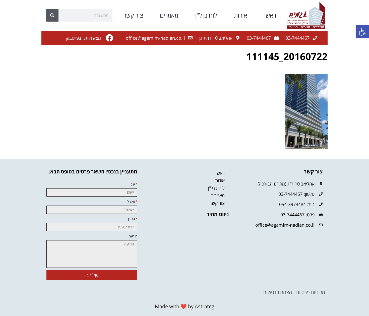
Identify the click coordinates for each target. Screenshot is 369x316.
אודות (240, 15)
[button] (362, 31)
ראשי (270, 15)
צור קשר (133, 15)
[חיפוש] (52, 15)
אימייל (132, 201)
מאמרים (169, 15)
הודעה (133, 236)
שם (134, 184)
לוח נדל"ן (206, 15)
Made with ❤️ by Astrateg (184, 306)
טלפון (132, 219)
